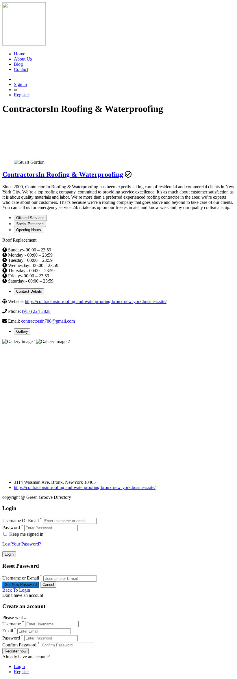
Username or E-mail (20, 578)
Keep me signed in (25, 534)
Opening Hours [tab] (28, 230)
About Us (23, 59)
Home (19, 53)
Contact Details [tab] (29, 291)
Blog (18, 64)
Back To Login (16, 590)
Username (11, 623)
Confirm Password (19, 644)
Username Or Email (20, 520)
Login (19, 666)
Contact (21, 69)
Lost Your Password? (21, 543)
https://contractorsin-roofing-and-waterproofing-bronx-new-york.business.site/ (95, 301)
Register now (15, 651)
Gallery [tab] (22, 331)
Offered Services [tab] (30, 218)
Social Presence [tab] (30, 224)
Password (11, 527)
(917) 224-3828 (36, 311)
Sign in (20, 84)
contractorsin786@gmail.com (48, 321)
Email (7, 631)
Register (21, 94)
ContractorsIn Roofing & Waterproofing (62, 174)
